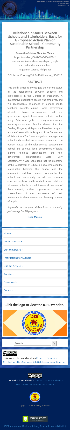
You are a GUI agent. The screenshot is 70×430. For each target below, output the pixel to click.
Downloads (10, 282)
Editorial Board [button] (12, 249)
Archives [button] (9, 274)
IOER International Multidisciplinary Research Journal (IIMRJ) (35, 426)
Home (7, 233)
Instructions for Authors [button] (18, 257)
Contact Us (10, 290)
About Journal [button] (12, 241)
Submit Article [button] (12, 265)
